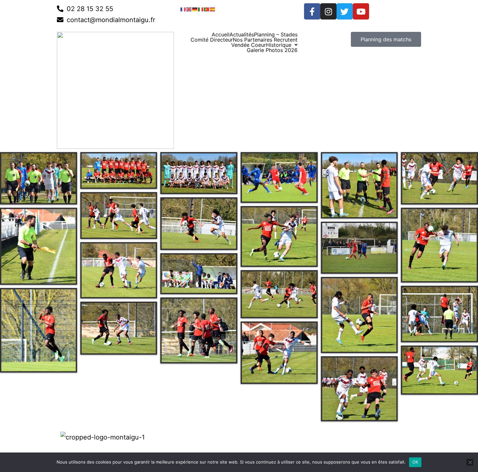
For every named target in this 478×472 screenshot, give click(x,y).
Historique (278, 44)
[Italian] (201, 9)
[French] (183, 9)
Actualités (242, 34)
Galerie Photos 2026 (272, 50)
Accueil (221, 34)
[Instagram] (328, 11)
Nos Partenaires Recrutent (265, 39)
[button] (282, 44)
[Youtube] (361, 11)
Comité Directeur (212, 39)
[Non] (470, 462)
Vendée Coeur (248, 44)
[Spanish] (213, 9)
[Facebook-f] (312, 11)
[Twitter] (345, 11)
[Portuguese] (207, 9)
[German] (195, 9)
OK (415, 462)
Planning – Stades (276, 34)
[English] (189, 9)
